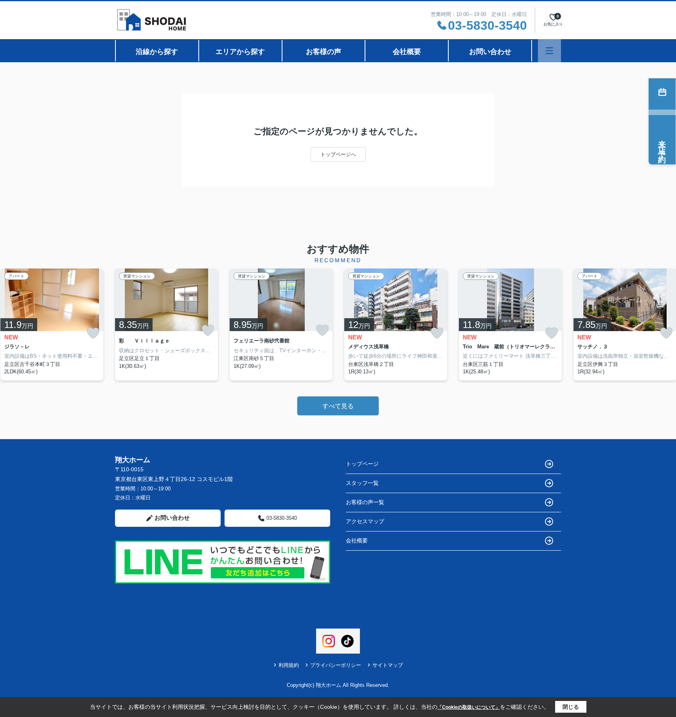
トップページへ (338, 154)
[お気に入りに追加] (93, 333)
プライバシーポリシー (335, 665)
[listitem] (166, 324)
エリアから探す (240, 52)
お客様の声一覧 (365, 502)
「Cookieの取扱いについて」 (468, 707)
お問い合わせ (490, 52)
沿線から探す (157, 52)
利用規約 (289, 665)
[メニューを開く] (549, 50)
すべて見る (338, 406)
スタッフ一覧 (362, 483)
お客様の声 (323, 52)
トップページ (362, 464)
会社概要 (407, 52)
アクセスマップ (365, 521)
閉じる (571, 707)
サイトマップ (387, 665)
